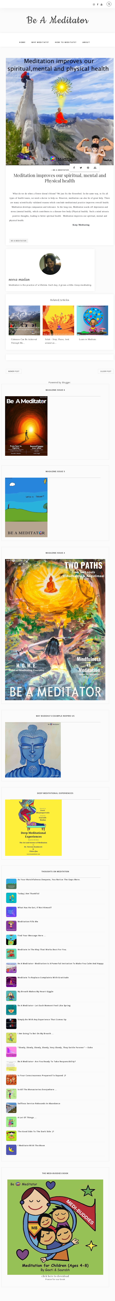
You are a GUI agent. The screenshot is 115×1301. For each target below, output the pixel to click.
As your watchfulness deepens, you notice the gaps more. (49, 879)
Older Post (105, 371)
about (86, 42)
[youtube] (102, 4)
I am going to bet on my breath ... (36, 1033)
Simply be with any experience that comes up (42, 1019)
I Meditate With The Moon (31, 1145)
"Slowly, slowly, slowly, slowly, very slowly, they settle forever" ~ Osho (55, 1047)
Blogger (66, 382)
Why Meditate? (40, 42)
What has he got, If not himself (35, 907)
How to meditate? (66, 42)
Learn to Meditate (87, 339)
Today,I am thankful (28, 893)
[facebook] (97, 4)
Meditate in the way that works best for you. (42, 949)
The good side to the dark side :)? (36, 1131)
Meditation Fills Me (28, 921)
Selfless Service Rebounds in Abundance (39, 1103)
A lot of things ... (27, 1117)
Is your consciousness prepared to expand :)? (42, 1075)
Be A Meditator (58, 20)
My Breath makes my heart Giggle (35, 991)
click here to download (55, 1276)
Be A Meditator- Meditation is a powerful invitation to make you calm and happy (61, 963)
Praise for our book (55, 1279)
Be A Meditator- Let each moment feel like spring (44, 1005)
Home (22, 42)
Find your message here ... (32, 935)
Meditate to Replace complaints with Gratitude (43, 977)
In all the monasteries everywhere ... (37, 1089)
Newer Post (13, 371)
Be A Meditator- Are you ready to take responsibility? (47, 1061)
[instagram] (94, 4)
